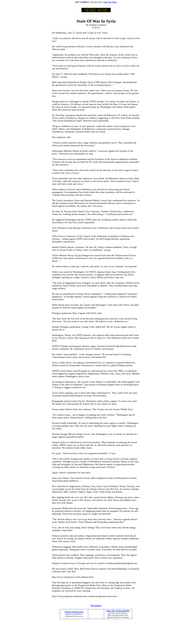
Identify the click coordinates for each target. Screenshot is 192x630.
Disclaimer (96, 605)
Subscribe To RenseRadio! (118, 611)
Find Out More (110, 2)
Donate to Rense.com (74, 612)
